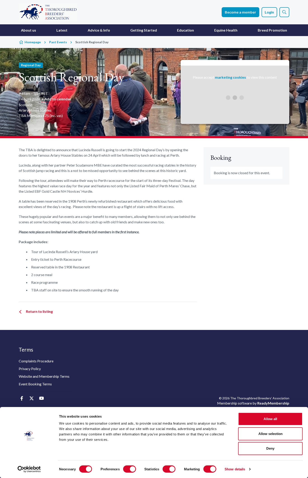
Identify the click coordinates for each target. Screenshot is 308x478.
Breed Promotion (272, 30)
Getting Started (143, 30)
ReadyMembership (273, 403)
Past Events (58, 42)
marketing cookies (230, 77)
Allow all (270, 419)
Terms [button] (26, 349)
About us (28, 30)
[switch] (129, 469)
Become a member (240, 12)
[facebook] (21, 398)
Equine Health (225, 30)
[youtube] (41, 398)
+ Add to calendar (56, 99)
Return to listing (39, 311)
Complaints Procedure (36, 361)
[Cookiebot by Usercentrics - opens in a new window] (29, 469)
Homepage (33, 42)
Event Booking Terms (35, 384)
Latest (61, 30)
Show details (235, 469)
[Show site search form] (284, 12)
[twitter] (31, 398)
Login (269, 12)
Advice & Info (99, 30)
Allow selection (270, 434)
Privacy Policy (30, 368)
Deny (270, 448)
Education (185, 30)
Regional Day (31, 65)
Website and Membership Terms (44, 376)
